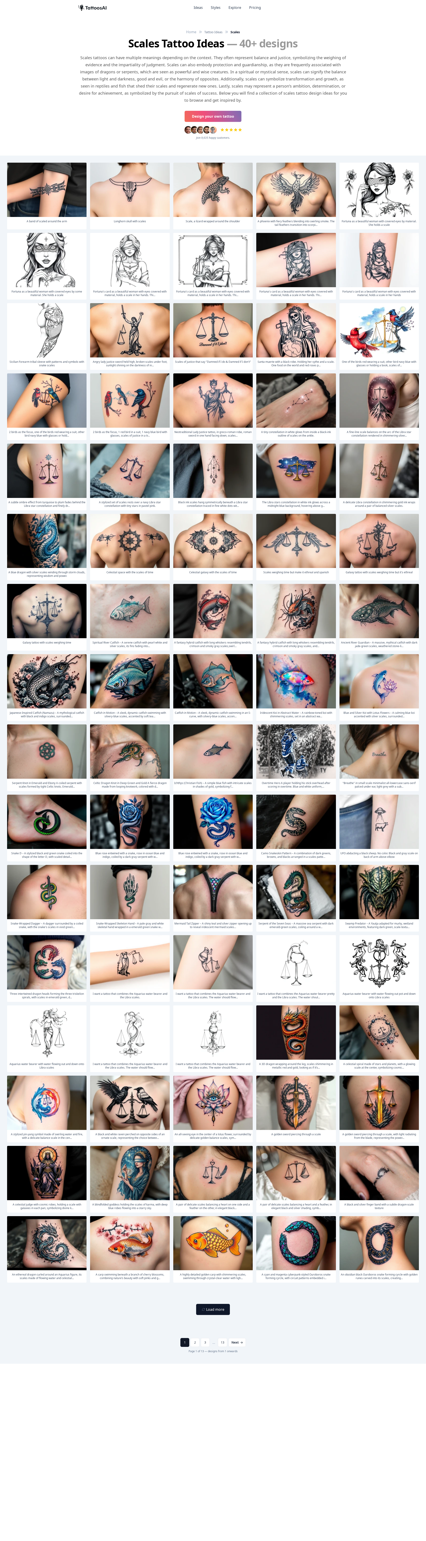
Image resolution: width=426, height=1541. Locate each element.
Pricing (255, 7)
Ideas (198, 7)
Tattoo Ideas (213, 32)
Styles (216, 7)
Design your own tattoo (213, 116)
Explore (235, 7)
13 (222, 1342)
